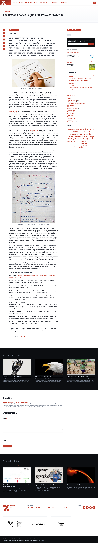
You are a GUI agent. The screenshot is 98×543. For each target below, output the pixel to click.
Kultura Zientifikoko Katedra (33, 507)
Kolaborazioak (6, 11)
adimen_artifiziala (70, 128)
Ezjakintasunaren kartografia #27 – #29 (78, 376)
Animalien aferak (71, 95)
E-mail (4, 435)
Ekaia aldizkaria (89, 132)
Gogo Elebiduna (70, 113)
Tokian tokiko (70, 120)
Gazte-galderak (70, 111)
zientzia (86, 146)
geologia (77, 136)
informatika (70, 138)
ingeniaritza (76, 138)
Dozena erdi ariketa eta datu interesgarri (76, 103)
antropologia (81, 128)
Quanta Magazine (71, 118)
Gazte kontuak (71, 110)
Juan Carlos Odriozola (27, 336)
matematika (71, 141)
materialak (77, 141)
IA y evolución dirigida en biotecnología (45, 485)
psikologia (69, 146)
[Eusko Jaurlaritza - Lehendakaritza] (61, 524)
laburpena (79, 140)
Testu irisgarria (14, 30)
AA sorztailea (72, 85)
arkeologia (92, 128)
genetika (71, 136)
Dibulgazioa (71, 102)
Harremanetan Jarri (66, 507)
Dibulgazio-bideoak (72, 100)
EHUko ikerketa (70, 105)
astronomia (85, 129)
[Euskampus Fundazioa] (38, 524)
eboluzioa (82, 132)
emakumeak (81, 134)
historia (81, 136)
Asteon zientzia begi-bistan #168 (44, 376)
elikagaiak (75, 134)
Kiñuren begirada (71, 116)
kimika (91, 138)
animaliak (76, 128)
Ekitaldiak (69, 107)
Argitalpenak (70, 97)
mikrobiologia (91, 141)
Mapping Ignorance (72, 466)
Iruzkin (5, 418)
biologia (76, 132)
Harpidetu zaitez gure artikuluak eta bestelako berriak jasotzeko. (79, 41)
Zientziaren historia (71, 121)
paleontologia (90, 144)
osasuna (83, 144)
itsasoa (87, 138)
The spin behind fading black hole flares (77, 485)
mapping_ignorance (87, 140)
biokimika (70, 132)
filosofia (87, 134)
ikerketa (69, 35)
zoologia (81, 147)
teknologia (79, 146)
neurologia (71, 144)
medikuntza (83, 142)
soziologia (73, 146)
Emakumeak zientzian (72, 108)
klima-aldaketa (73, 140)
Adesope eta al (34, 130)
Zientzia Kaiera (50, 507)
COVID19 (69, 98)
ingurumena (82, 138)
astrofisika (79, 129)
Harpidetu (91, 44)
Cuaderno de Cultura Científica (12, 466)
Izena (4, 431)
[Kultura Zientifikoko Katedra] (15, 524)
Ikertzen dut (70, 115)
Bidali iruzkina (7, 446)
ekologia (71, 134)
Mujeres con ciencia (40, 466)
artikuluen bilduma (72, 129)
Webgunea (5, 440)
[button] (4, 30)
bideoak (91, 129)
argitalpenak (86, 128)
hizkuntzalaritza (86, 136)
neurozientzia (76, 144)
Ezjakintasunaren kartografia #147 (12, 376)
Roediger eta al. (13, 111)
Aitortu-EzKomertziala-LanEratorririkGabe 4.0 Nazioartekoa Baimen (26, 540)
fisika (91, 134)
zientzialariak (92, 146)
